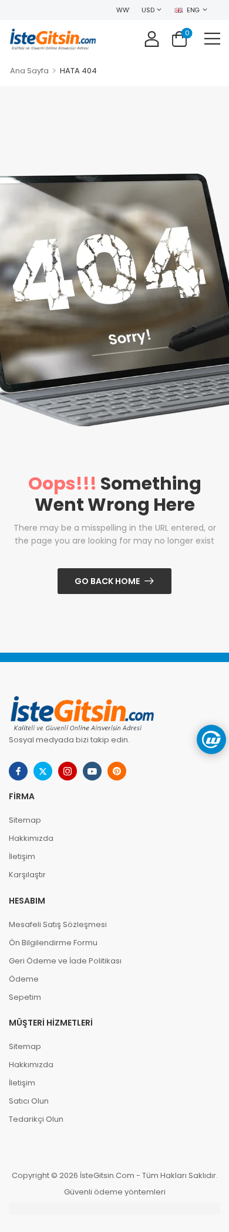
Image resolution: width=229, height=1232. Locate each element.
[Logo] (53, 38)
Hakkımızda (31, 838)
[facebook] (18, 771)
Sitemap (25, 820)
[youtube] (92, 771)
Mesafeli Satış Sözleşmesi (58, 924)
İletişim (22, 856)
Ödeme (24, 979)
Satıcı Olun (29, 1101)
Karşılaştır (27, 874)
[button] (212, 38)
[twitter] (42, 771)
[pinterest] (116, 771)
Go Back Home (107, 581)
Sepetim (25, 997)
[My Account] (152, 38)
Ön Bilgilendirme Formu (53, 942)
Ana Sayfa (29, 70)
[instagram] (67, 771)
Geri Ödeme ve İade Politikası (65, 960)
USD (148, 10)
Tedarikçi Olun (36, 1119)
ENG (193, 10)
